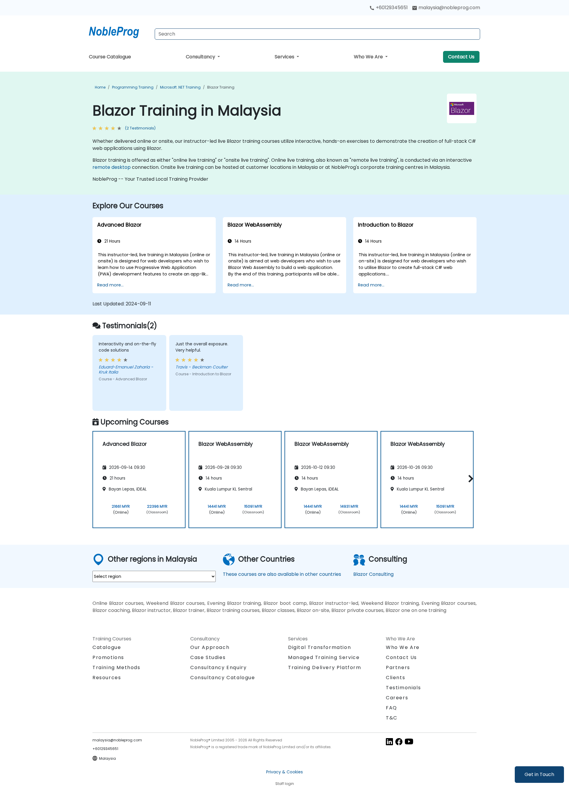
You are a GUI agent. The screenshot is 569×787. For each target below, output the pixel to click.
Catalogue (106, 647)
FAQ (391, 707)
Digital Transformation (319, 647)
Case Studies (208, 657)
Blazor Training (220, 87)
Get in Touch (539, 774)
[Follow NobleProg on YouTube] (409, 741)
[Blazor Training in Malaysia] (119, 31)
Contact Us (461, 56)
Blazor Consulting (373, 574)
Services (285, 56)
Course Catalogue (110, 56)
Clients (395, 677)
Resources (106, 677)
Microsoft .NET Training (180, 87)
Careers (397, 697)
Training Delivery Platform (324, 667)
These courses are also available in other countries (282, 574)
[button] (469, 478)
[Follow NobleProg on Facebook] (398, 741)
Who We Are (369, 56)
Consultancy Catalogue (222, 677)
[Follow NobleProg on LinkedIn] (389, 741)
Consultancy (201, 56)
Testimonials (403, 687)
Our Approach (209, 647)
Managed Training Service (323, 657)
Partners (398, 667)
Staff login (284, 783)
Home (100, 87)
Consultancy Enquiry (218, 667)
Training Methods (116, 667)
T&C (391, 717)
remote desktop (111, 167)
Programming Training (133, 87)
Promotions (108, 657)
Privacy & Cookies (284, 772)
